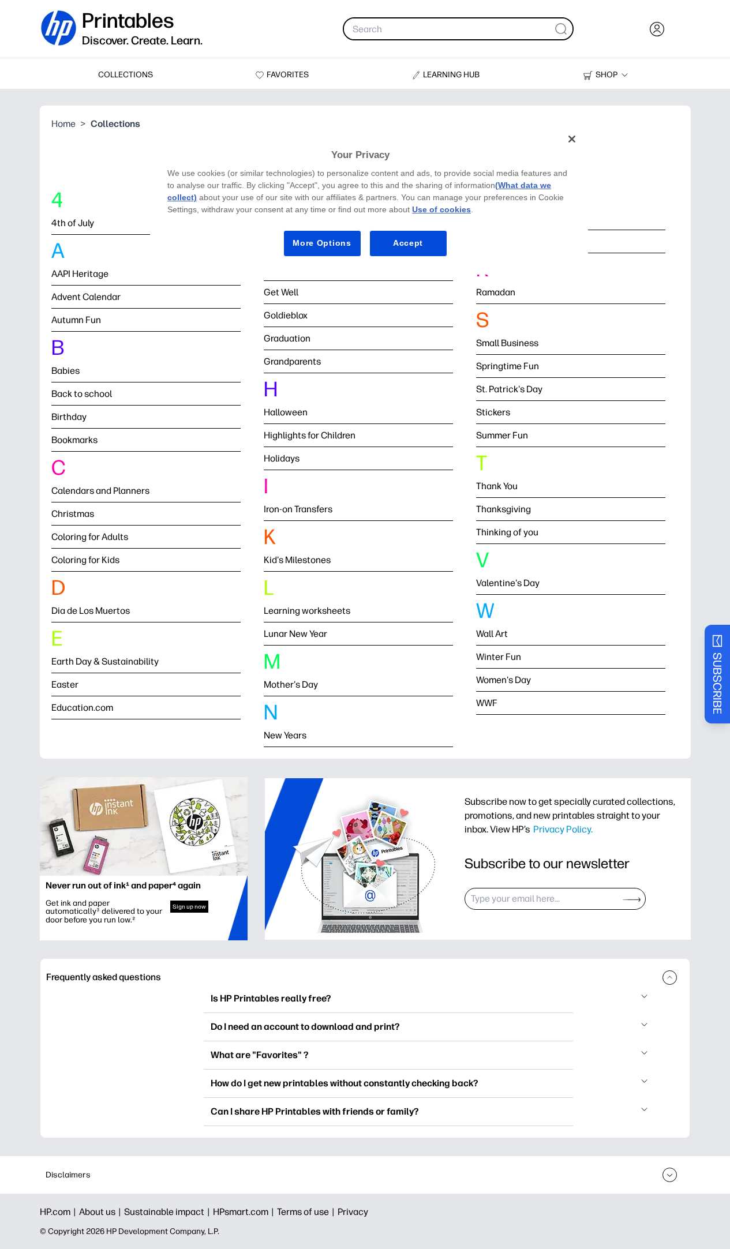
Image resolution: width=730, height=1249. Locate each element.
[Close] (572, 139)
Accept (408, 242)
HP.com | (59, 1211)
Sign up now (189, 906)
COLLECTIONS (125, 75)
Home (63, 123)
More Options (322, 242)
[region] (369, 200)
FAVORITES (288, 75)
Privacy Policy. (563, 829)
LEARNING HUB (451, 75)
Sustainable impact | (168, 1211)
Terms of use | (307, 1211)
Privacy (353, 1211)
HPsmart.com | (245, 1211)
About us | (101, 1211)
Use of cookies (441, 209)
